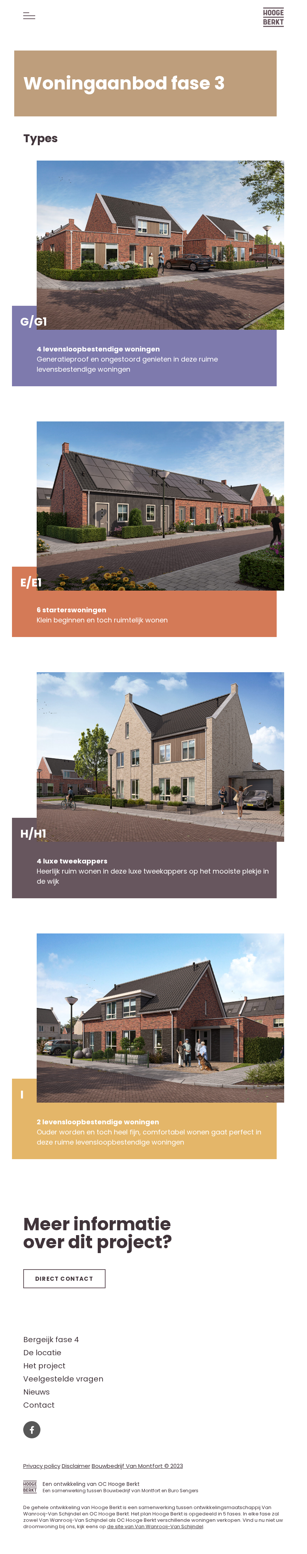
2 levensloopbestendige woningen (98, 1122)
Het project (44, 1366)
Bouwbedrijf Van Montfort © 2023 (137, 1466)
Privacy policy (41, 1466)
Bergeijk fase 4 (51, 1339)
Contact (39, 1405)
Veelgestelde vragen (63, 1379)
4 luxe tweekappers (72, 861)
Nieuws (36, 1392)
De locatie (42, 1353)
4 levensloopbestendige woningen (98, 349)
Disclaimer (76, 1466)
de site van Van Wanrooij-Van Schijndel (155, 1526)
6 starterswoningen (71, 610)
